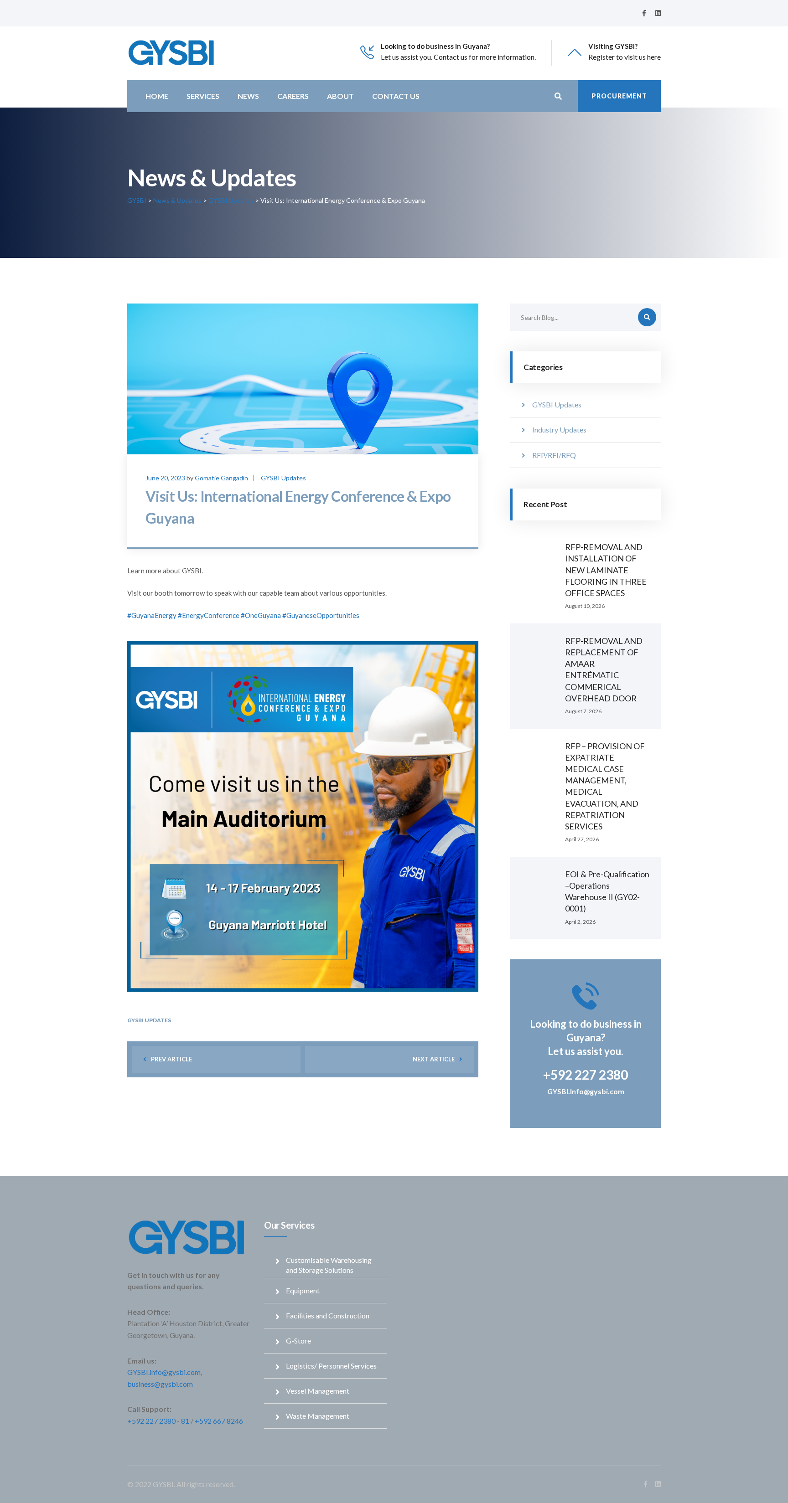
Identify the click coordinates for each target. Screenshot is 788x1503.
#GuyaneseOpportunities (320, 615)
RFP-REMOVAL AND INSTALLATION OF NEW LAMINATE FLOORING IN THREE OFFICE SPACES (606, 570)
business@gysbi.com (160, 1383)
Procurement (619, 96)
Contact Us (396, 96)
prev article (171, 1059)
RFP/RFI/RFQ (554, 455)
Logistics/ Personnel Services (331, 1365)
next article (434, 1059)
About (340, 96)
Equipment (303, 1290)
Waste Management (317, 1415)
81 (185, 1420)
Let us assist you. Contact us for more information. (458, 56)
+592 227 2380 (151, 1420)
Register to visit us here (624, 56)
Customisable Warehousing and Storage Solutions (329, 1265)
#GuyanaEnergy (151, 615)
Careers (293, 96)
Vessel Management (317, 1390)
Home (156, 96)
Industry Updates (559, 429)
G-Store (298, 1340)
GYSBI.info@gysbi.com (164, 1372)
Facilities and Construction (327, 1315)
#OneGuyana (261, 615)
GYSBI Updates (283, 478)
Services (203, 96)
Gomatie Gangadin (221, 478)
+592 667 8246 (219, 1420)
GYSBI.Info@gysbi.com (585, 1091)
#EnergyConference (208, 615)
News (248, 96)
